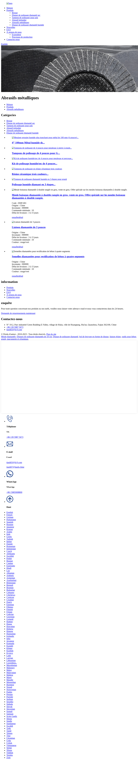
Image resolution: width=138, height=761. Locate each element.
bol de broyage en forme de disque (94, 336)
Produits (9, 10)
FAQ (8, 30)
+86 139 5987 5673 (14, 327)
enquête (15, 217)
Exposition (16, 34)
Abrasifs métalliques (20, 22)
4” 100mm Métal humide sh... (28, 142)
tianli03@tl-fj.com (14, 329)
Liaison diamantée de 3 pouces (29, 227)
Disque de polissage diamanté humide (28, 25)
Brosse (15, 13)
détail (20, 217)
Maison (9, 8)
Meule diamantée (8, 336)
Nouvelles (10, 27)
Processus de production (22, 37)
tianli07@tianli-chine (15, 467)
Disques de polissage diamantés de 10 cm (34, 336)
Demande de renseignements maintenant (18, 313)
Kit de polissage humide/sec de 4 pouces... (34, 163)
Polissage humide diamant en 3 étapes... (34, 184)
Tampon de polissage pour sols (25, 17)
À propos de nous (14, 32)
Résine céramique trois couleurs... (30, 174)
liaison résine (115, 336)
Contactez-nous (13, 39)
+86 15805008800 (14, 492)
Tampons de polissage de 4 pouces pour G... (36, 153)
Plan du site (51, 334)
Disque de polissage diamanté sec (26, 15)
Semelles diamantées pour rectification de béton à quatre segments (48, 256)
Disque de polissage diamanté (65, 336)
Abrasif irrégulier (19, 20)
